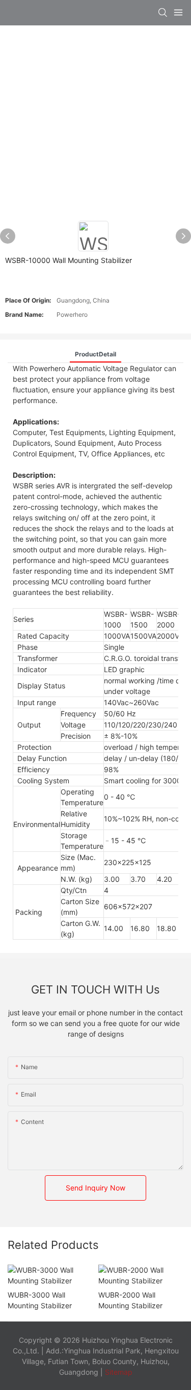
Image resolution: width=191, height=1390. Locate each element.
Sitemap (117, 1372)
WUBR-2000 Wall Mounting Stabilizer (130, 1300)
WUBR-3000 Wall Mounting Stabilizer (40, 1300)
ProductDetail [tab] (95, 354)
